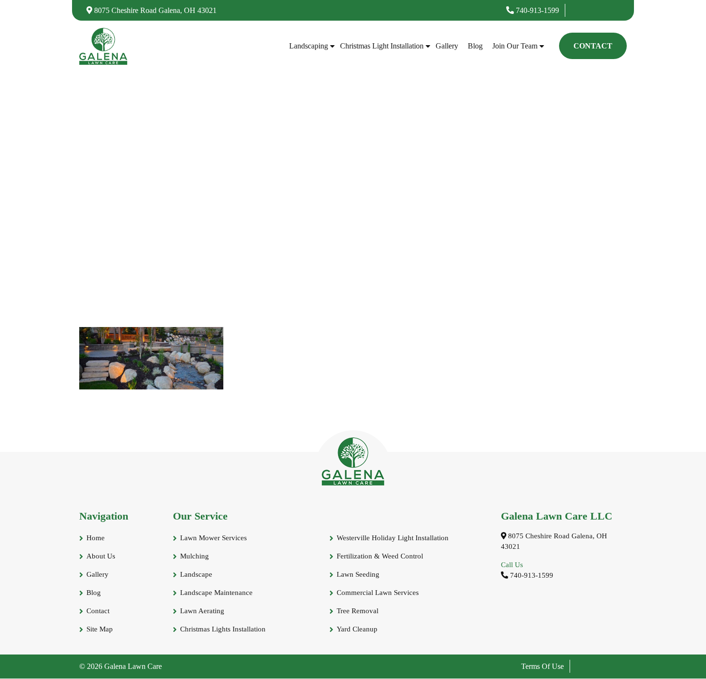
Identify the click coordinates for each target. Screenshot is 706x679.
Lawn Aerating (202, 611)
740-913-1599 (536, 10)
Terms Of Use (542, 666)
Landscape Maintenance (216, 592)
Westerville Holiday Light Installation (393, 538)
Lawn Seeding (358, 574)
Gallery (447, 46)
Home (95, 538)
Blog (475, 46)
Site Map (99, 629)
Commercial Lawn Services (378, 592)
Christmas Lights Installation (223, 629)
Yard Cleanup (357, 629)
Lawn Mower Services (213, 538)
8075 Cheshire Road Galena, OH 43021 (154, 10)
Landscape (196, 574)
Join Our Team (514, 46)
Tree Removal (357, 611)
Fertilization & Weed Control (380, 556)
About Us (100, 556)
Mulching (194, 556)
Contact (592, 46)
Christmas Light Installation (382, 46)
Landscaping (308, 46)
